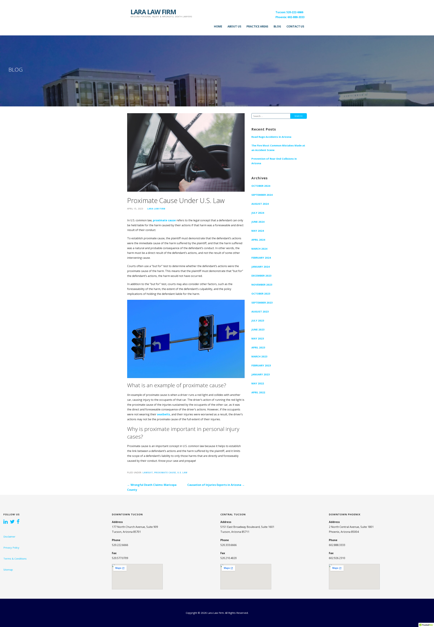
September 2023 (262, 302)
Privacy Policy (11, 547)
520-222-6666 (294, 12)
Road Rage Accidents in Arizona (271, 136)
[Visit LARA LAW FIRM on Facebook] (18, 522)
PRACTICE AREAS (257, 26)
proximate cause (164, 220)
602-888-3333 (296, 17)
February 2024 (261, 257)
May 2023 (257, 338)
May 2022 (257, 383)
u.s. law (182, 472)
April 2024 (258, 239)
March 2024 (259, 248)
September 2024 (262, 194)
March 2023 (259, 356)
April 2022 (258, 392)
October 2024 (260, 185)
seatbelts (163, 414)
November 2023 (261, 284)
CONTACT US (295, 26)
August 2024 (260, 203)
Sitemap (8, 569)
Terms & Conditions (15, 558)
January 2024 (260, 266)
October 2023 (260, 293)
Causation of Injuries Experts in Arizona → (216, 485)
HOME (218, 26)
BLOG (277, 26)
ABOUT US (234, 26)
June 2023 (257, 329)
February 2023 (261, 365)
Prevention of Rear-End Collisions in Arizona (274, 161)
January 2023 (260, 374)
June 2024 (257, 221)
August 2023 (260, 311)
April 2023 (258, 347)
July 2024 (257, 212)
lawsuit (148, 472)
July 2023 (257, 320)
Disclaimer (9, 536)
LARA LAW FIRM (153, 11)
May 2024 (257, 230)
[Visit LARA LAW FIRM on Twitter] (12, 522)
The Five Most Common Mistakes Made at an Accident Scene (278, 148)
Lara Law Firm (156, 208)
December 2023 (261, 275)
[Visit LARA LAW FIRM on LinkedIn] (5, 522)
